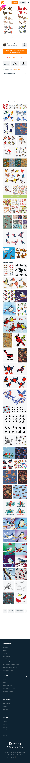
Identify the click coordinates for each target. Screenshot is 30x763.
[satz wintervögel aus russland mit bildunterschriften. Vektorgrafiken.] (9, 159)
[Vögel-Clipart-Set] (15, 305)
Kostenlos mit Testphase (15, 51)
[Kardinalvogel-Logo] (19, 182)
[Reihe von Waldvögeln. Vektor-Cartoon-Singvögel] (9, 645)
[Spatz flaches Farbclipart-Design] (7, 232)
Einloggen (22, 2)
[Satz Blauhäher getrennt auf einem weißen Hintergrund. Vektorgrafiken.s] (9, 134)
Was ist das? (17, 69)
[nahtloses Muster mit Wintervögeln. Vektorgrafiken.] (7, 504)
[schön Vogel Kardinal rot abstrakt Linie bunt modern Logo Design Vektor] (10, 489)
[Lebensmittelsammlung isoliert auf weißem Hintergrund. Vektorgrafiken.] (15, 257)
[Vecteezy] (2, 2)
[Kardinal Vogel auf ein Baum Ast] (10, 474)
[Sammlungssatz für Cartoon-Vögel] (8, 427)
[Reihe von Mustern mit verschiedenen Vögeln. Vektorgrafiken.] (10, 289)
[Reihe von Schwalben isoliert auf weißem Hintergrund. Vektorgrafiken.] (9, 146)
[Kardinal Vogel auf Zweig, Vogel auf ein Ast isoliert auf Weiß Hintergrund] (8, 596)
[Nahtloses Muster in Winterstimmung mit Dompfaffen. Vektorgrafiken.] (7, 274)
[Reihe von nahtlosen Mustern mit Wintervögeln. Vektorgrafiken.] (15, 205)
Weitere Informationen (9, 72)
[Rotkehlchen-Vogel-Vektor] (8, 182)
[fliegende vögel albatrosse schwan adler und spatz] (9, 321)
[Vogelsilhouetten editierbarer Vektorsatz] (9, 362)
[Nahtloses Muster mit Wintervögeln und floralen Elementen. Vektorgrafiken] (7, 459)
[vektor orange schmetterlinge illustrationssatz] (9, 333)
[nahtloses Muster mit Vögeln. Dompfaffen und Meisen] (9, 388)
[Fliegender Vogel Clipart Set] (9, 121)
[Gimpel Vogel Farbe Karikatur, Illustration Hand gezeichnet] (9, 518)
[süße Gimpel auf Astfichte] (9, 621)
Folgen (24, 45)
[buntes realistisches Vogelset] (12, 112)
